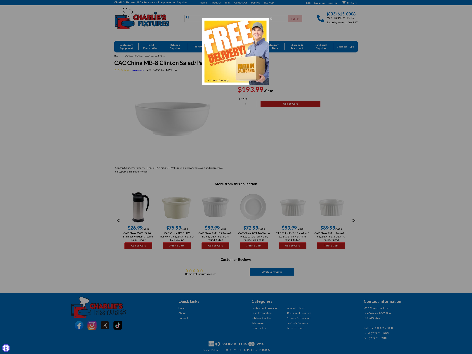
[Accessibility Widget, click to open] (6, 348)
